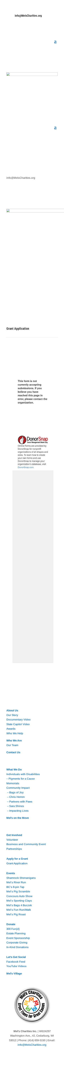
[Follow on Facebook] (9, 28)
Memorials (12, 783)
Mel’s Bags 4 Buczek (19, 905)
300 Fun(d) (13, 928)
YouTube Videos (16, 966)
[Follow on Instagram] (16, 28)
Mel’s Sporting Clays (19, 900)
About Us (12, 710)
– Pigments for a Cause (20, 778)
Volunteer (12, 839)
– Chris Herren (15, 796)
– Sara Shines (15, 806)
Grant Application (17, 863)
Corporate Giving (16, 942)
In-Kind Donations (17, 947)
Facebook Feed (15, 961)
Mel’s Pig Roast (16, 914)
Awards (10, 728)
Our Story (12, 715)
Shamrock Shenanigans (21, 877)
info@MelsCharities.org (28, 15)
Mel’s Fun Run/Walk (18, 909)
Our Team (12, 745)
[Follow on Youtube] (23, 28)
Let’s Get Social (16, 956)
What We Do (14, 769)
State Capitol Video (18, 724)
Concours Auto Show (19, 896)
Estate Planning (16, 933)
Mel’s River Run (16, 882)
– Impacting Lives (17, 810)
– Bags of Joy (15, 792)
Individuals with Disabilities (23, 774)
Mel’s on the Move (17, 817)
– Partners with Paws (19, 801)
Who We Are (14, 740)
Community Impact (18, 787)
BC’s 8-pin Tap (15, 886)
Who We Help (14, 733)
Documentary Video (18, 719)
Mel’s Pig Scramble (18, 891)
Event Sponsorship (18, 938)
